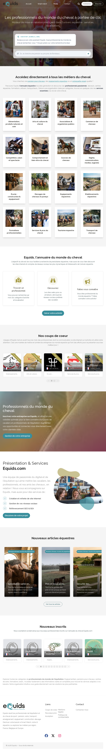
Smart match (42, 4)
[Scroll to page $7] (59, 666)
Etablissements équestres (92, 195)
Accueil (28, 4)
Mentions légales (61, 711)
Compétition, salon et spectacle (14, 159)
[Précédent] (48, 381)
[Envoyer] (88, 54)
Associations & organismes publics (66, 123)
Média (55, 4)
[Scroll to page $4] (51, 666)
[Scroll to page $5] (54, 666)
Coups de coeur (51, 710)
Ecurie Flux (50, 654)
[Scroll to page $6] (57, 666)
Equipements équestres (66, 195)
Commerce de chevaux (92, 123)
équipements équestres (58, 81)
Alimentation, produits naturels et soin (14, 124)
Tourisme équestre (66, 230)
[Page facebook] (46, 735)
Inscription (49, 716)
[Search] (79, 4)
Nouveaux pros (51, 713)
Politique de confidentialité (63, 716)
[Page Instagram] (59, 735)
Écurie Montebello (9, 652)
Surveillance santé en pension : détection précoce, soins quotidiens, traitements (20, 584)
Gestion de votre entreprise (17, 436)
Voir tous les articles (53, 604)
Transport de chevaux (92, 231)
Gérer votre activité (53, 313)
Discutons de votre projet (16, 515)
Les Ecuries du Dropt (11, 366)
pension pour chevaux (36, 81)
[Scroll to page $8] (62, 666)
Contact (67, 4)
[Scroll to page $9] (65, 666)
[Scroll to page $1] (54, 380)
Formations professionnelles (14, 231)
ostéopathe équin (79, 81)
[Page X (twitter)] (53, 735)
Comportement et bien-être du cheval (40, 159)
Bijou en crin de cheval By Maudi (32, 366)
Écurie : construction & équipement (14, 196)
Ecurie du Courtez (73, 651)
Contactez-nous (82, 710)
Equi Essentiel (92, 366)
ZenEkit (90, 651)
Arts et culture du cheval (40, 123)
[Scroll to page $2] (46, 666)
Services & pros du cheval (40, 231)
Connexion (87, 4)
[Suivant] (57, 381)
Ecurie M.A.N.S (31, 651)
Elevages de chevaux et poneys (40, 195)
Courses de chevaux (66, 159)
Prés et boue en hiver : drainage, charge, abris (55, 584)
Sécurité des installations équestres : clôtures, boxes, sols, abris (87, 584)
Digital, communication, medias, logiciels (92, 160)
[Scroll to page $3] (49, 666)
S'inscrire (98, 4)
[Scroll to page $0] (51, 380)
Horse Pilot (50, 366)
